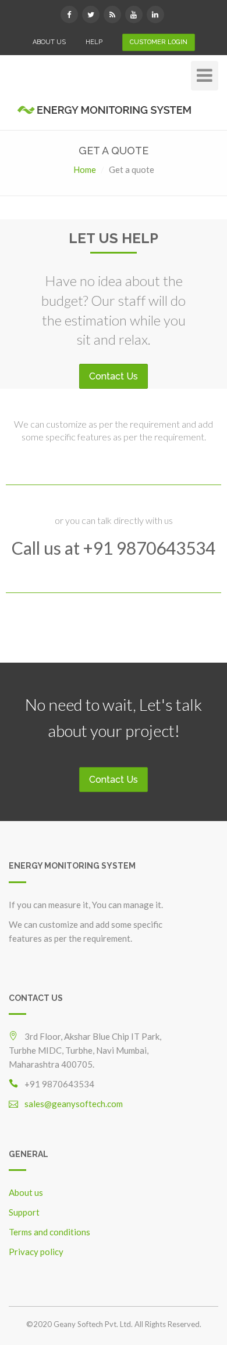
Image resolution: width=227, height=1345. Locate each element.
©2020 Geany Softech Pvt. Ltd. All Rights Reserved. (113, 1324)
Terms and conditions (49, 1232)
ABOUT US (49, 42)
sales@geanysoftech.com (73, 1103)
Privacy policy (36, 1251)
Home (84, 169)
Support (24, 1212)
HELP (94, 42)
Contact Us (113, 376)
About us (26, 1192)
